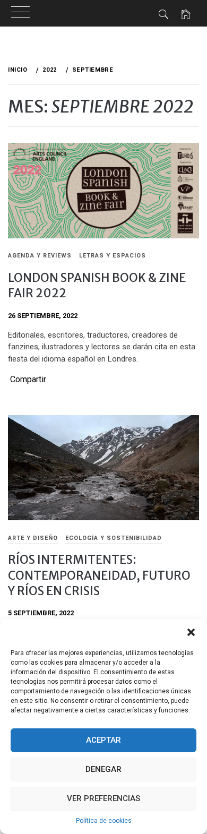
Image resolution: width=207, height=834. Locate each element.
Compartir (28, 379)
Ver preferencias (103, 798)
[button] (191, 632)
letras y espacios (112, 255)
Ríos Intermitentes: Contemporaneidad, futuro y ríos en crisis (99, 575)
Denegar (103, 769)
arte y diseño (33, 538)
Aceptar (103, 740)
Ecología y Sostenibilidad (113, 538)
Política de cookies (104, 820)
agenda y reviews (40, 255)
